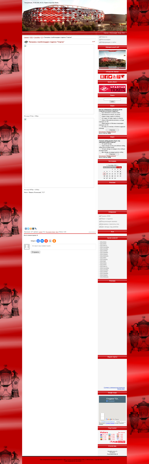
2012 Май (103, 261)
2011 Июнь (103, 242)
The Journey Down (50, 232)
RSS (123, 33)
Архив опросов (111, 131)
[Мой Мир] (33, 228)
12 (42, 37)
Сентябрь (37, 37)
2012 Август (103, 266)
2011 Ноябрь (104, 250)
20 (107, 176)
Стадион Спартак (110, 423)
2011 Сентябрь (104, 247)
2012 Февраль (104, 255)
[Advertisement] (43, 210)
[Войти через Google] (50, 241)
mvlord (40, 232)
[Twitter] (28, 228)
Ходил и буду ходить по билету (111, 116)
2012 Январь (104, 254)
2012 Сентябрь (104, 268)
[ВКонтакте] (26, 228)
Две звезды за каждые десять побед (112, 152)
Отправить (35, 252)
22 (112, 176)
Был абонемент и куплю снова (111, 112)
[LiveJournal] (35, 228)
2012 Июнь (103, 262)
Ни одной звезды (107, 144)
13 (107, 174)
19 (104, 176)
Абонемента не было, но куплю (111, 114)
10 (117, 171)
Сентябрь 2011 (112, 165)
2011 (31, 37)
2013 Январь (104, 275)
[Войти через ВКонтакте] (42, 241)
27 (107, 178)
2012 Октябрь (104, 269)
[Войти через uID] (38, 241)
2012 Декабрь (104, 273)
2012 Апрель (104, 259)
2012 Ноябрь (104, 271)
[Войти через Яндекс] (46, 241)
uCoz (83, 461)
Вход (119, 33)
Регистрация (113, 33)
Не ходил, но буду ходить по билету (112, 118)
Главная (106, 33)
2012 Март (103, 257)
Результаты (102, 131)
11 (120, 171)
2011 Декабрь (104, 252)
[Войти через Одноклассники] (54, 241)
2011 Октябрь (104, 248)
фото (57, 232)
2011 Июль (103, 243)
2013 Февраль (104, 276)
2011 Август (103, 245)
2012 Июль (103, 264)
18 (120, 174)
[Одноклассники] (31, 228)
